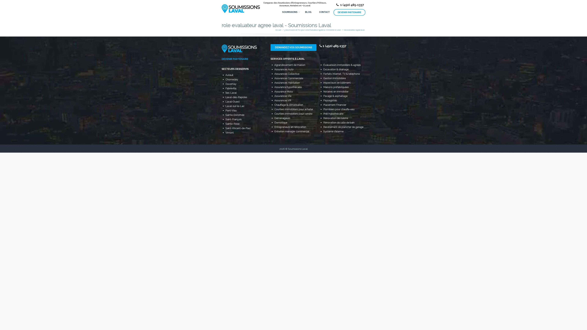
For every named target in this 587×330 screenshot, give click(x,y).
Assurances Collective (286, 73)
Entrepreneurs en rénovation (290, 127)
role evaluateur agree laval (354, 30)
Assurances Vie (282, 96)
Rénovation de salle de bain (338, 122)
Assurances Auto (284, 69)
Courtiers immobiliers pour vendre (293, 113)
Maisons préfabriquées (336, 87)
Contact (324, 12)
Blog (308, 12)
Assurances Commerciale (288, 78)
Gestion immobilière (334, 78)
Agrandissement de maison (289, 65)
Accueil (278, 30)
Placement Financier (334, 104)
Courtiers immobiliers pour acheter (293, 109)
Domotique (280, 122)
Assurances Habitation (287, 82)
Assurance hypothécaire (288, 87)
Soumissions (289, 12)
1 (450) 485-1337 (352, 5)
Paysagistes (330, 100)
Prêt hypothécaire (333, 113)
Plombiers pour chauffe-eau (338, 109)
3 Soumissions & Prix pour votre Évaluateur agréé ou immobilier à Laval (312, 30)
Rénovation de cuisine (335, 118)
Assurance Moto (283, 91)
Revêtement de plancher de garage (343, 127)
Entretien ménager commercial (291, 131)
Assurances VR (282, 100)
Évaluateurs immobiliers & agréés (342, 65)
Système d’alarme (333, 131)
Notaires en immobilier (336, 91)
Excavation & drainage (336, 69)
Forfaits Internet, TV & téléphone (341, 73)
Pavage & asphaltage (335, 96)
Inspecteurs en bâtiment (337, 82)
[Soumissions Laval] (241, 7)
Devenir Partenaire (349, 12)
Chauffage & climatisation (288, 104)
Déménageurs (282, 118)
